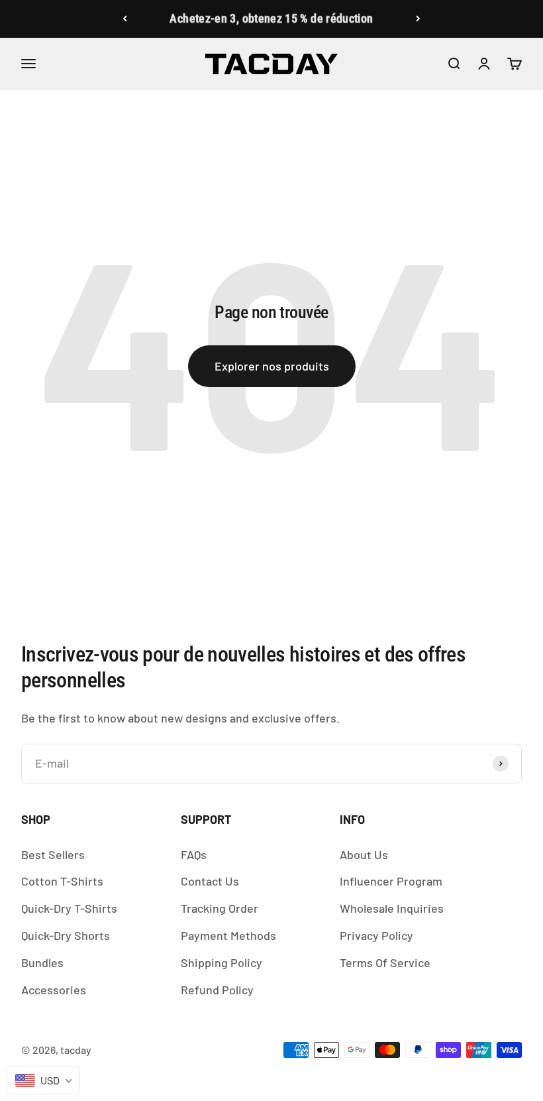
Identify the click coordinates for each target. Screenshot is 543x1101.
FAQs (194, 854)
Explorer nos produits (272, 366)
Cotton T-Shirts (62, 881)
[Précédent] (125, 19)
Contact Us (210, 881)
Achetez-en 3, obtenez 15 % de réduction (271, 18)
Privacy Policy (376, 935)
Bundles (42, 962)
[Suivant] (418, 19)
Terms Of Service (385, 962)
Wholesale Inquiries (392, 908)
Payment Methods (228, 935)
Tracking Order (219, 908)
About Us (364, 854)
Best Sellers (53, 854)
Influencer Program (391, 881)
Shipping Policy (221, 962)
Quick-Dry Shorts (65, 935)
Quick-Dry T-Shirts (69, 908)
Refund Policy (217, 989)
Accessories (53, 989)
